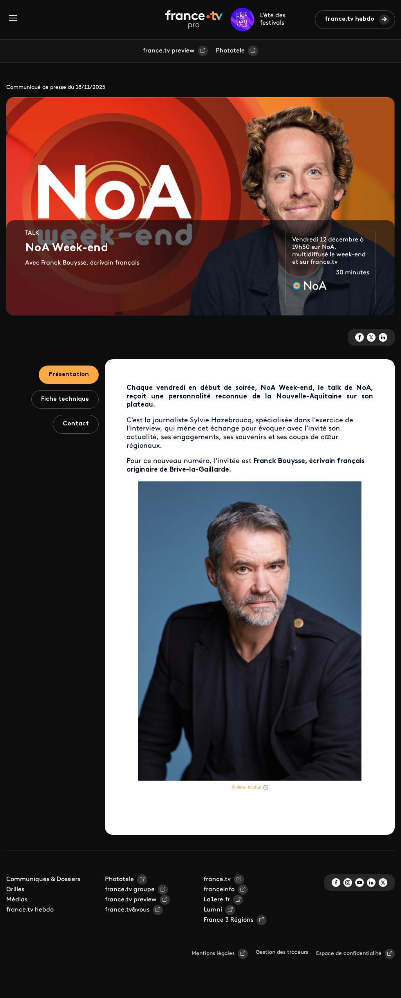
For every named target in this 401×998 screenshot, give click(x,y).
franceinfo (219, 889)
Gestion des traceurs (282, 952)
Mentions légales (213, 954)
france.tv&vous (127, 910)
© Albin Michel (246, 787)
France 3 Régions (228, 920)
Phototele (230, 51)
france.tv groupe (130, 889)
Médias (16, 900)
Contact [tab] (76, 424)
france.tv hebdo (349, 19)
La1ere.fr (217, 900)
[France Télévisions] (194, 19)
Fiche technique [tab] (65, 399)
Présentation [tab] (69, 374)
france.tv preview (169, 51)
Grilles (15, 889)
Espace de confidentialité (348, 954)
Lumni (213, 910)
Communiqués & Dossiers (43, 879)
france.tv (217, 879)
